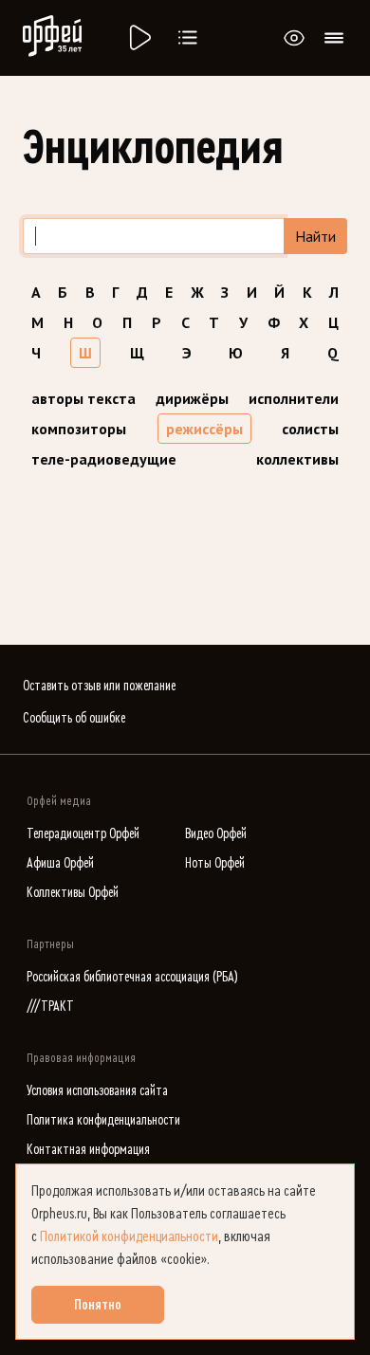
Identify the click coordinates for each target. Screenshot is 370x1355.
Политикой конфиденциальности (129, 1236)
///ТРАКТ (50, 1006)
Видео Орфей (216, 834)
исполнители (294, 398)
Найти (315, 236)
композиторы (78, 428)
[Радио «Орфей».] (138, 38)
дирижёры (192, 398)
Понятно (97, 1304)
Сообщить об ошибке (74, 718)
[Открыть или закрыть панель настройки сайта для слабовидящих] (294, 38)
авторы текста (83, 398)
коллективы (297, 458)
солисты (310, 428)
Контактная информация (88, 1150)
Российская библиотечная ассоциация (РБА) (132, 977)
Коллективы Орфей (73, 893)
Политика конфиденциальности (103, 1120)
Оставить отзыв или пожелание (99, 686)
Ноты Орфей (215, 863)
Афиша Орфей (60, 863)
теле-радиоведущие (103, 458)
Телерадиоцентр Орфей (83, 834)
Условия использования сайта (97, 1091)
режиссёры (204, 428)
